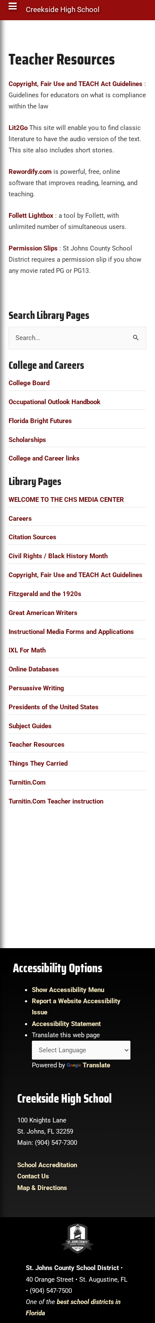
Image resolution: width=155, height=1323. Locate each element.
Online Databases (34, 669)
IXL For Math (27, 650)
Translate (96, 1065)
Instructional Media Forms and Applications (71, 632)
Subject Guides (30, 726)
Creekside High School (62, 11)
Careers (20, 518)
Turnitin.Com (27, 782)
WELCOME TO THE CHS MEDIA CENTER (66, 500)
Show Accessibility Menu (68, 990)
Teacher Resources (37, 744)
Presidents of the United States (54, 707)
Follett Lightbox (31, 215)
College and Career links (44, 458)
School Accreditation (47, 1165)
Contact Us (33, 1176)
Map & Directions (42, 1188)
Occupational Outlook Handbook (54, 402)
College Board (29, 383)
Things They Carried (38, 763)
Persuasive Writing (36, 688)
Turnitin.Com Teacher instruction (56, 801)
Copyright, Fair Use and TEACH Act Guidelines (76, 575)
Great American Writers (43, 613)
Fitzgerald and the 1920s (45, 594)
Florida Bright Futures (40, 421)
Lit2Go (18, 128)
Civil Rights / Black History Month (58, 556)
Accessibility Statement (66, 1024)
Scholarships (27, 440)
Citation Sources (32, 537)
